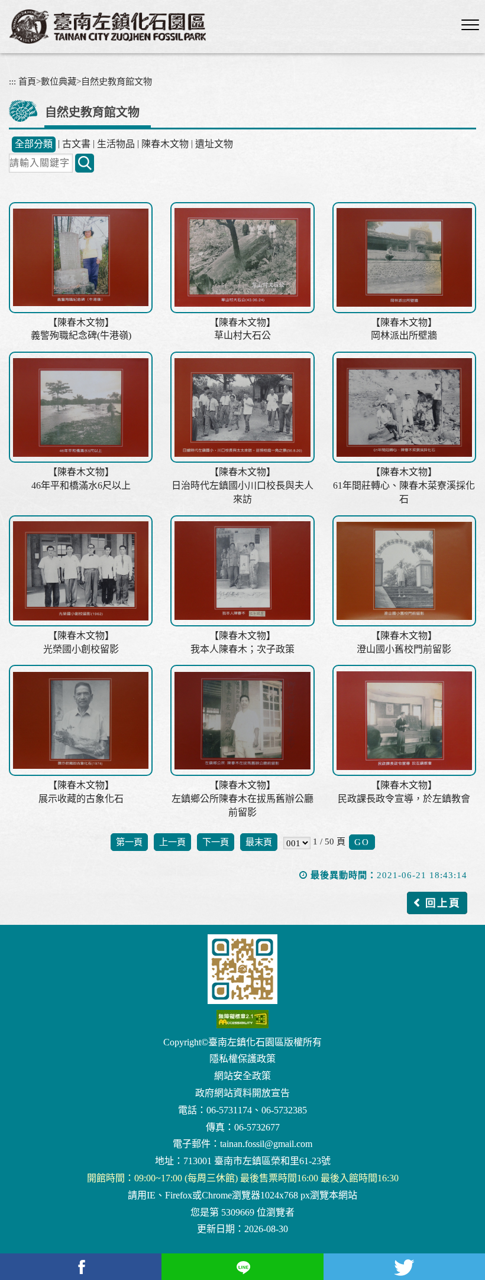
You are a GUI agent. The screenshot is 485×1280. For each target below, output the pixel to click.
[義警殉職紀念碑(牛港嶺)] (80, 257)
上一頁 (172, 842)
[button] (470, 25)
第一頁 (129, 842)
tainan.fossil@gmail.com (266, 1144)
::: (12, 81)
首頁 (27, 81)
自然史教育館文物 (116, 81)
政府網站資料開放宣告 (242, 1093)
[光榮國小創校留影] (80, 570)
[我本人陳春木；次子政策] (242, 570)
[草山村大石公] (242, 257)
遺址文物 (214, 144)
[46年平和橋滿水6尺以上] (80, 407)
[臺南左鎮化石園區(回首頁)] (107, 26)
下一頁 (215, 842)
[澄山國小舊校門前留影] (404, 570)
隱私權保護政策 (242, 1059)
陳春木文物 (165, 144)
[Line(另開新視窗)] (242, 1266)
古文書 (76, 144)
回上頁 (443, 903)
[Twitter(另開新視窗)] (404, 1266)
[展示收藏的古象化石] (80, 720)
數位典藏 (58, 81)
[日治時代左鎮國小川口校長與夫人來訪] (242, 407)
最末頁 (258, 842)
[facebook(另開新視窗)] (80, 1266)
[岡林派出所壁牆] (404, 257)
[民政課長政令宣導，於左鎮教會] (404, 720)
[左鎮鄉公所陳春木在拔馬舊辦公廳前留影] (242, 720)
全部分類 (34, 144)
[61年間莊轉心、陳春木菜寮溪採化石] (404, 407)
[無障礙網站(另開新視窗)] (242, 1019)
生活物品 (116, 144)
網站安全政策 (242, 1076)
